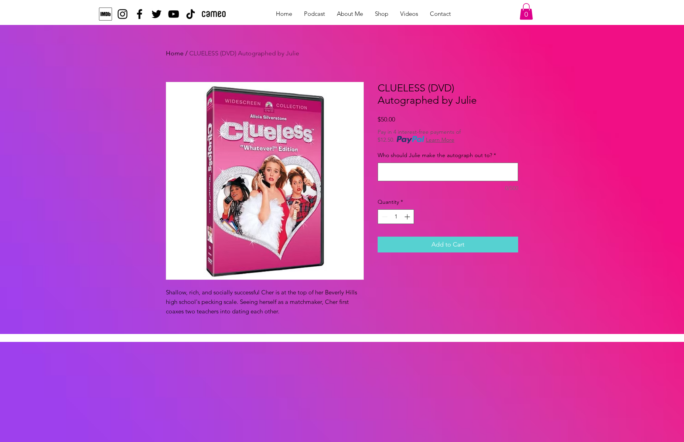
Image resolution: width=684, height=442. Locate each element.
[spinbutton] (396, 217)
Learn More (440, 139)
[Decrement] (384, 217)
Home (175, 53)
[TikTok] (190, 14)
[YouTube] (173, 14)
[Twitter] (156, 14)
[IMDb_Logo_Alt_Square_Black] (105, 14)
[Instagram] (122, 14)
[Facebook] (139, 14)
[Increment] (408, 217)
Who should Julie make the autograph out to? (437, 155)
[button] (526, 11)
